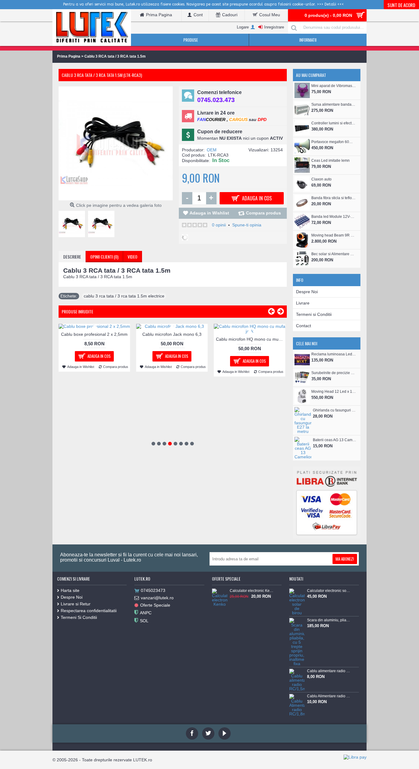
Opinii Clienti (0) (104, 256)
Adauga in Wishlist (209, 212)
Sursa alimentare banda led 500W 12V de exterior (333, 104)
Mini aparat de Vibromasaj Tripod (333, 86)
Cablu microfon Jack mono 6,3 (172, 334)
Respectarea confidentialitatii (89, 610)
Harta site (70, 590)
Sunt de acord (401, 5)
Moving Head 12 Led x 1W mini (333, 391)
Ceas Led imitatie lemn (330, 160)
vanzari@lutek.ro (157, 597)
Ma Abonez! (345, 559)
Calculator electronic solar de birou (329, 591)
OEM (212, 149)
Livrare (302, 303)
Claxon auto (321, 179)
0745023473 (153, 590)
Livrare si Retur (75, 603)
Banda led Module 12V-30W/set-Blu (333, 216)
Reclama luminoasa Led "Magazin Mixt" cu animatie (333, 354)
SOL (144, 620)
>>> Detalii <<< (330, 4)
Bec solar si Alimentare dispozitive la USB (333, 254)
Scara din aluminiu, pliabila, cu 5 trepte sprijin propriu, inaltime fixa (329, 620)
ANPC (146, 612)
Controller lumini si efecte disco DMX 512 (333, 123)
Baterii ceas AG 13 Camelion (335, 440)
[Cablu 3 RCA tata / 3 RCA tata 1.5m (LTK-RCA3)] (73, 222)
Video (132, 256)
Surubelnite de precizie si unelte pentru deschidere (333, 373)
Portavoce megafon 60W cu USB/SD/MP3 (333, 142)
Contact (303, 325)
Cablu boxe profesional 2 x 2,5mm (94, 334)
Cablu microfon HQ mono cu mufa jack (250, 339)
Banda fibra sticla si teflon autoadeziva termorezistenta (333, 198)
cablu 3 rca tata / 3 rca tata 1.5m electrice (124, 296)
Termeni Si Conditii (79, 617)
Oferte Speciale (155, 605)
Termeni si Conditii (314, 314)
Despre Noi (307, 291)
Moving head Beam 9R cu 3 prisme (333, 235)
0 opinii (219, 224)
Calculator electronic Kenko (251, 591)
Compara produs (263, 212)
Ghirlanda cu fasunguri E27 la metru (335, 410)
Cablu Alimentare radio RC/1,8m (329, 696)
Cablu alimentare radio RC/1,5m (329, 671)
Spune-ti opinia (246, 224)
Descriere (72, 256)
